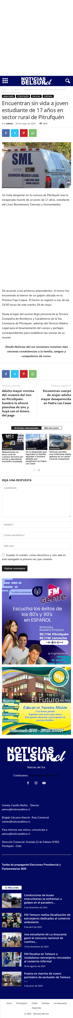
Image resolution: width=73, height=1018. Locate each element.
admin (9, 123)
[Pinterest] (24, 133)
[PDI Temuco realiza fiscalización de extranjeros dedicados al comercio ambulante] (11, 920)
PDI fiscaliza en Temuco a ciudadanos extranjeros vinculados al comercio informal (47, 957)
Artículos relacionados (26, 427)
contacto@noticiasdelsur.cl (44, 775)
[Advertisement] (36, 38)
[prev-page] (34, 470)
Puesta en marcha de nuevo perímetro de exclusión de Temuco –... (47, 977)
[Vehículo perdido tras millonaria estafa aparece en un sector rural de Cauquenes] (60, 442)
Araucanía (15, 89)
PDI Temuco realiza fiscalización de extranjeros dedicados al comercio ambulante (47, 918)
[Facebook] (6, 133)
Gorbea (45, 1003)
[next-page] (39, 470)
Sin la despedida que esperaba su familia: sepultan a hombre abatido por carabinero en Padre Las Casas (36, 457)
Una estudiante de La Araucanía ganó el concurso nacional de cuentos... (45, 938)
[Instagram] (37, 783)
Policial (36, 96)
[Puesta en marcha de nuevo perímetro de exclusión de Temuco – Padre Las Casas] (11, 979)
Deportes (36, 1007)
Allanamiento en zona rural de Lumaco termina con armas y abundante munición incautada (12, 457)
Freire (34, 1003)
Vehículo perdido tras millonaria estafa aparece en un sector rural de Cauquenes (60, 455)
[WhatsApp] (33, 133)
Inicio (4, 89)
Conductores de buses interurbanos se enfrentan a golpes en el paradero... (43, 898)
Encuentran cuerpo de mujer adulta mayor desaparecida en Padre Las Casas (56, 397)
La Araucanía (60, 1003)
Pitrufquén (23, 96)
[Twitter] (15, 133)
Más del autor (51, 427)
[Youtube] (44, 783)
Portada (48, 96)
